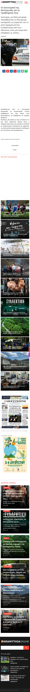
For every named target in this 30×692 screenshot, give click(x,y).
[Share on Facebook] (3, 71)
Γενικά (14, 149)
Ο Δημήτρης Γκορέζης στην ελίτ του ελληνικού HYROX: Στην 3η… (12, 293)
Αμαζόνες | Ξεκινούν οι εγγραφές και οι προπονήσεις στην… (19, 659)
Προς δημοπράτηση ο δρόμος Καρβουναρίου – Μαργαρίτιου (14, 590)
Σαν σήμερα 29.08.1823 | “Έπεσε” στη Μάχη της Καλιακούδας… (18, 677)
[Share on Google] (7, 71)
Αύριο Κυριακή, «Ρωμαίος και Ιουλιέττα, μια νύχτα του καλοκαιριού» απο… (15, 234)
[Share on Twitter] (18, 71)
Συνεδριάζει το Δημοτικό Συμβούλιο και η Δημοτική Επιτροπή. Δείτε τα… (14, 386)
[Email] (22, 71)
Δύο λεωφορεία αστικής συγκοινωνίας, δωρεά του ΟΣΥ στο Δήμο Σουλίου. (13, 347)
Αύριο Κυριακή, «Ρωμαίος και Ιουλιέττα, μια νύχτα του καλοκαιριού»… (19, 668)
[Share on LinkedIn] (11, 71)
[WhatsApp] (26, 71)
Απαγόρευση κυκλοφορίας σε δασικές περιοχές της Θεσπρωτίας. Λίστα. (13, 332)
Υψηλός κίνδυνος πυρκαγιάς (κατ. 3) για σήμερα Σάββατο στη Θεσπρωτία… (13, 274)
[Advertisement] (15, 93)
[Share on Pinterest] (15, 71)
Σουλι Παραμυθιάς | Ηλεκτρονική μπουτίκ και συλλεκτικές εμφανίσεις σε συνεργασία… (15, 313)
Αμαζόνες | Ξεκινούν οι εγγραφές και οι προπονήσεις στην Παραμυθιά (13, 215)
